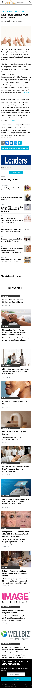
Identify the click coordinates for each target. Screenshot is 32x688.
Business (10, 11)
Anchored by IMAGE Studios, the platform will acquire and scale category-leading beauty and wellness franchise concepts (14, 618)
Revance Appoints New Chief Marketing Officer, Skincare (11, 230)
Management (4, 185)
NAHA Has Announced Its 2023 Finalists (11, 198)
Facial (4, 528)
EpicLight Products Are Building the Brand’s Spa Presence (11, 240)
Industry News (20, 11)
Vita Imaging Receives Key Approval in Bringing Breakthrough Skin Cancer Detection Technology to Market (15, 501)
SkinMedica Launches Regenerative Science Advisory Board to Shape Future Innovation (15, 371)
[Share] (7, 143)
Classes (4, 463)
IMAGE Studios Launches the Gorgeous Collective (13, 611)
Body (2, 246)
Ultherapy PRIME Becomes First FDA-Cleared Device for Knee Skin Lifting (12, 209)
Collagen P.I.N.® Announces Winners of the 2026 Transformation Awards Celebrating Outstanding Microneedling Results (15, 534)
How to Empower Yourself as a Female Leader (11, 189)
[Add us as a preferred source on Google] (20, 143)
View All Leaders (16, 172)
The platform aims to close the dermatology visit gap (13, 438)
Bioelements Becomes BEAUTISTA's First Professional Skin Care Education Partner (15, 469)
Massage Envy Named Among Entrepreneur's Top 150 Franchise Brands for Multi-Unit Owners (14, 332)
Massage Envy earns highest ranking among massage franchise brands (15, 339)
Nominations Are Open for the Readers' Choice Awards (11, 261)
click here (11, 120)
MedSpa (4, 567)
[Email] (3, 143)
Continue (16, 679)
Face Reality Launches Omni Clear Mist (14, 403)
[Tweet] (15, 143)
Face (2, 236)
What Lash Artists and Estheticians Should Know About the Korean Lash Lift (12, 220)
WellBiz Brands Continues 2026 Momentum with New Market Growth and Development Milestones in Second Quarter (16, 649)
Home (3, 11)
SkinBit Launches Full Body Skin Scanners (14, 433)
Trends (3, 215)
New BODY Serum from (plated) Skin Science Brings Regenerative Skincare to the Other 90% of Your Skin (12, 251)
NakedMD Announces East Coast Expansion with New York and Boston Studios (15, 573)
